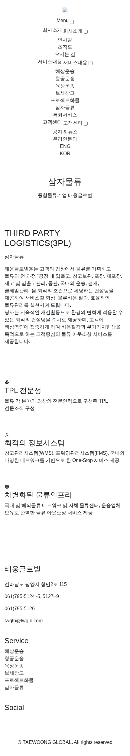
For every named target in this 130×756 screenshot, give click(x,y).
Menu (63, 20)
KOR (65, 153)
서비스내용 (50, 61)
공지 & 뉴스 (65, 131)
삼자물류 (65, 107)
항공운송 (65, 78)
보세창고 (65, 93)
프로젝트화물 (65, 100)
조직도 (65, 47)
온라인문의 (65, 139)
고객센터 (52, 122)
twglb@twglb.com (24, 620)
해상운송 (65, 71)
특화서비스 (65, 114)
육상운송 (65, 85)
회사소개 (52, 30)
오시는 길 (65, 54)
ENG (65, 146)
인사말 (65, 39)
